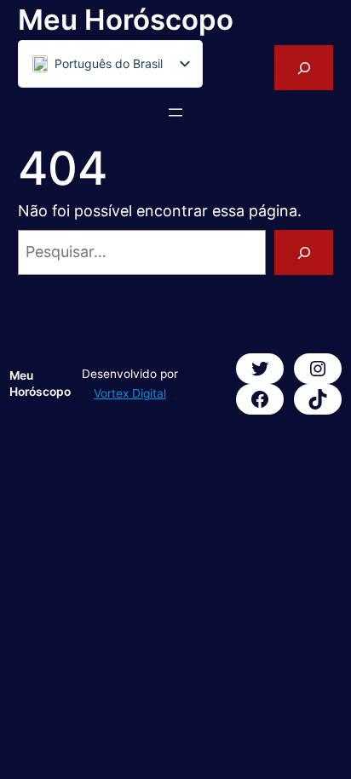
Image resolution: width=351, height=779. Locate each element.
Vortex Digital (130, 393)
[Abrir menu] (175, 112)
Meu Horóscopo (125, 20)
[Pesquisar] (303, 252)
